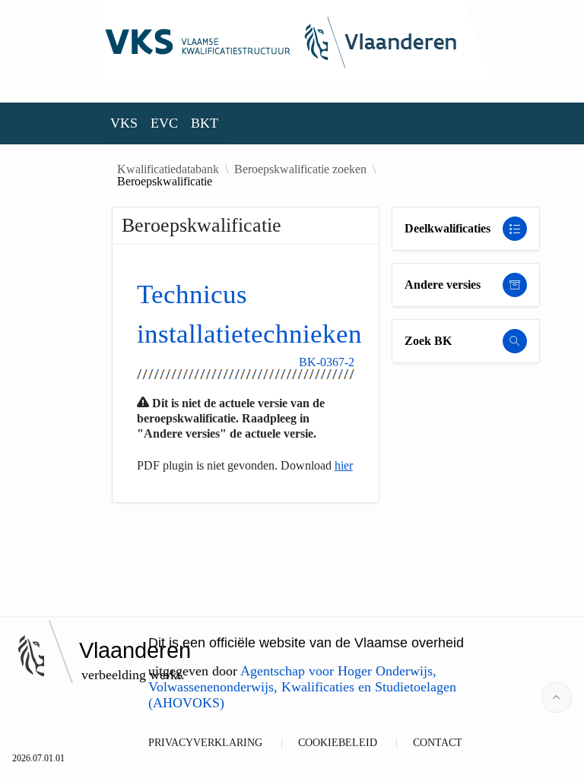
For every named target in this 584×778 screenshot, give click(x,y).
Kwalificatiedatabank (168, 169)
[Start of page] (556, 697)
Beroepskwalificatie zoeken (300, 169)
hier (344, 465)
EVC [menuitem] (164, 123)
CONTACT (437, 742)
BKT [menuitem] (204, 123)
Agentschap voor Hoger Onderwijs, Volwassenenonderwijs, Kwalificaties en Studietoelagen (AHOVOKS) (302, 686)
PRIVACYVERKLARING (205, 742)
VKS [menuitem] (124, 123)
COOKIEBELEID (337, 742)
